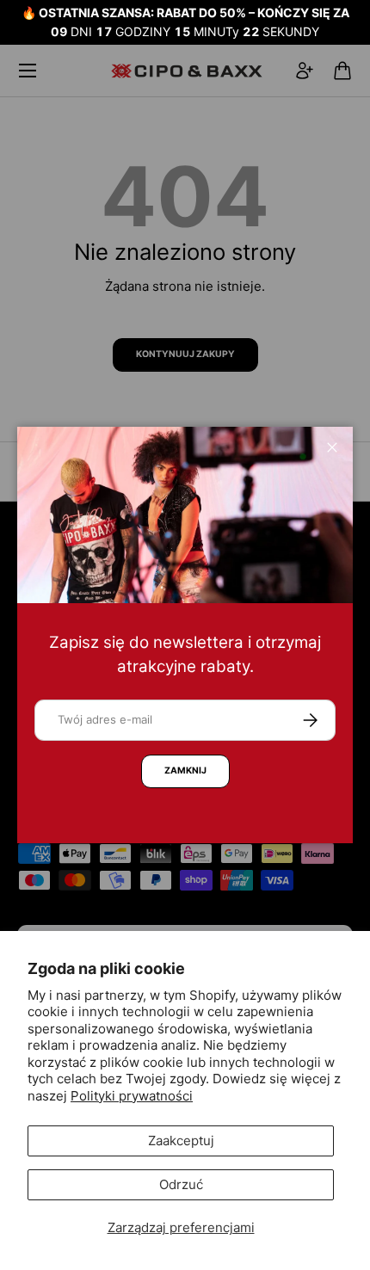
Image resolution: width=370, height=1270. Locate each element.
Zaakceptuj (181, 1140)
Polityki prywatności (132, 1096)
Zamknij (185, 770)
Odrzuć (181, 1184)
